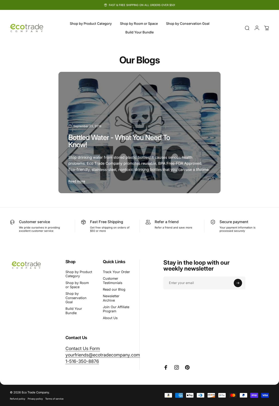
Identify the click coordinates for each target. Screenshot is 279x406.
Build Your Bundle (73, 311)
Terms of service (54, 398)
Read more (76, 181)
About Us (110, 318)
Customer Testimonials (112, 280)
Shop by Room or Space (77, 285)
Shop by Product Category (78, 274)
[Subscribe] (238, 283)
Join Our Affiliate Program (116, 309)
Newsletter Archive (111, 298)
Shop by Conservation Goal (76, 297)
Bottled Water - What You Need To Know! (119, 141)
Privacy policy (35, 398)
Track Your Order (116, 272)
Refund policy (17, 398)
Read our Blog (114, 289)
